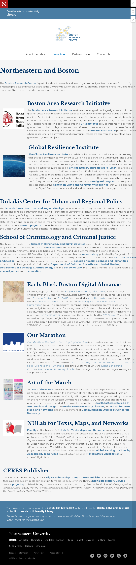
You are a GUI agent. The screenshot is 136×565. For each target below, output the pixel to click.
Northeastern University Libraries (56, 369)
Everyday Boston (42, 298)
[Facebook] (92, 556)
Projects (57, 54)
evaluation (53, 247)
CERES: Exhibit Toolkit (60, 507)
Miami (70, 540)
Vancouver (40, 546)
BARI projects (89, 123)
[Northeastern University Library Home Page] (23, 13)
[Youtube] (105, 556)
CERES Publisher (91, 477)
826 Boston (109, 315)
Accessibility (55, 553)
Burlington (36, 540)
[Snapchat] (125, 556)
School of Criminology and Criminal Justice (58, 243)
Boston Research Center (20, 83)
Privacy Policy (39, 553)
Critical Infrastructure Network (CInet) (93, 167)
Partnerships (79, 54)
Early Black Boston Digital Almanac (85, 291)
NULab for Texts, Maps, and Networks (92, 362)
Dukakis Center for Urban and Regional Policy (34, 208)
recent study (90, 254)
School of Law (73, 267)
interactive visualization (104, 453)
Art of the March (42, 389)
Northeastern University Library (34, 511)
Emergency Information (18, 553)
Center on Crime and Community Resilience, (81, 184)
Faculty (31, 430)
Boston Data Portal (103, 130)
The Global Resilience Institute (48, 154)
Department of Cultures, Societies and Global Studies (85, 264)
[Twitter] (99, 556)
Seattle (111, 540)
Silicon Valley (15, 546)
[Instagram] (119, 556)
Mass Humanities (97, 298)
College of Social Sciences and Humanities (100, 260)
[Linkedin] (112, 556)
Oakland (90, 540)
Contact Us (103, 54)
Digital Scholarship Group (62, 477)
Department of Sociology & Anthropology (26, 267)
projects (17, 484)
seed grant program (102, 181)
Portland (101, 540)
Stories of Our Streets (47, 301)
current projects (30, 225)
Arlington (24, 540)
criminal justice (9, 271)
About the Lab (34, 54)
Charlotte (49, 540)
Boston (13, 540)
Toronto (29, 546)
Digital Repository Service (108, 480)
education (34, 271)
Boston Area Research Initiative (52, 110)
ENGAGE (63, 298)
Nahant (79, 540)
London (60, 540)
